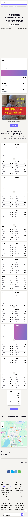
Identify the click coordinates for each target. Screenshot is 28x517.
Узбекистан (17, 509)
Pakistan (16, 496)
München (11, 5)
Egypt (16, 486)
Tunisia (2, 501)
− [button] (2, 426)
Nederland (3, 494)
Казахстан (17, 505)
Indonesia (3, 490)
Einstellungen (14, 125)
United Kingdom (4, 503)
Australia (17, 480)
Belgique (17, 482)
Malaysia (17, 490)
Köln (15, 5)
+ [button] (2, 423)
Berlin (2, 5)
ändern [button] (18, 140)
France (2, 488)
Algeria (2, 480)
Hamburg (6, 5)
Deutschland (3, 486)
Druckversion (14, 409)
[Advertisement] (14, 44)
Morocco (17, 492)
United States (18, 503)
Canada (2, 484)
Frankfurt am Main (21, 5)
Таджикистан (4, 509)
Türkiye (16, 501)
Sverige (16, 499)
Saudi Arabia (3, 499)
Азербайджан (4, 505)
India (16, 488)
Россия (16, 507)
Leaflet (19, 446)
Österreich (3, 496)
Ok (22, 514)
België (2, 482)
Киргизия (3, 507)
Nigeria (16, 494)
